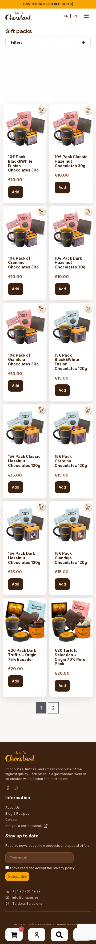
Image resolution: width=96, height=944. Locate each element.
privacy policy (64, 868)
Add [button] (15, 192)
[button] (86, 15)
